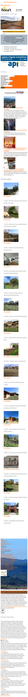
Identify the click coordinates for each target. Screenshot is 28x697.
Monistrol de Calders (6, 549)
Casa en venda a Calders (7, 563)
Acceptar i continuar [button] (21, 606)
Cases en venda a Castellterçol (9, 558)
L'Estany (3, 545)
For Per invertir (15, 356)
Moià (2, 539)
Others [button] (2, 688)
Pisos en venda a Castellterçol (8, 560)
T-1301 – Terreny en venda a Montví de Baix (15, 452)
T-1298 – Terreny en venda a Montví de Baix (15, 316)
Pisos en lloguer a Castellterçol (9, 567)
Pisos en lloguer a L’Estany (7, 569)
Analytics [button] (3, 669)
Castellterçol (4, 541)
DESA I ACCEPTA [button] (5, 695)
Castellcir (3, 542)
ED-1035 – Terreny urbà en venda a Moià (15, 361)
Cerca (2, 87)
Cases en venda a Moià (7, 554)
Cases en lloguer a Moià (7, 564)
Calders (3, 548)
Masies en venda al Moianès (8, 557)
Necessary (5, 640)
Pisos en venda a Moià (6, 555)
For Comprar (7, 196)
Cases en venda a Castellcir (8, 561)
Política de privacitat (12, 591)
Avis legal (3, 591)
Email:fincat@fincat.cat (10, 2)
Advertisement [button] (5, 678)
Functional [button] (3, 651)
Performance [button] (4, 660)
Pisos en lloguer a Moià (7, 566)
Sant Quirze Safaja (5, 544)
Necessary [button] (3, 639)
